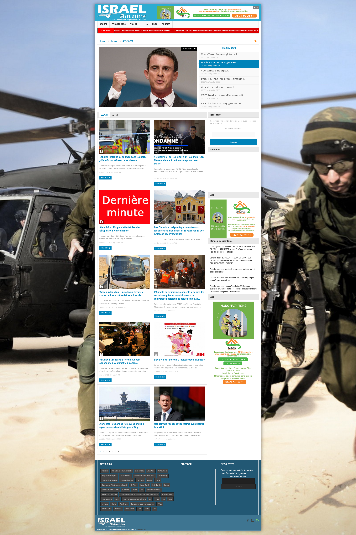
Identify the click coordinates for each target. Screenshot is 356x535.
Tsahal (147, 509)
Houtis (135, 490)
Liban (170, 499)
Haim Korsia (156, 485)
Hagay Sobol (144, 485)
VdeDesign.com (141, 529)
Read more (105, 177)
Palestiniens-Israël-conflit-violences (142, 504)
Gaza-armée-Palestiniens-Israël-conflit (114, 485)
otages (114, 504)
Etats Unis (140, 480)
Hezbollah (125, 490)
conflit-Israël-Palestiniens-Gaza (144, 476)
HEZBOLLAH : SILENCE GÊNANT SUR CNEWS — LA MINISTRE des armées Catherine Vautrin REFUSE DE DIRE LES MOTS (232, 249)
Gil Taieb (133, 485)
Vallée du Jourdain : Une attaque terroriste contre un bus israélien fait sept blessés (121, 293)
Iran (142, 490)
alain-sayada (139, 471)
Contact (166, 24)
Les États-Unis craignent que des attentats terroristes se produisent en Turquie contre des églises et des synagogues (179, 231)
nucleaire (105, 504)
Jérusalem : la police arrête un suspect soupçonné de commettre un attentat (119, 361)
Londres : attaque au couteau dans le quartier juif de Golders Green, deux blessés (123, 158)
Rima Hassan (129, 509)
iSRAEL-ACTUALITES (109, 494)
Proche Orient (106, 509)
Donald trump (162, 476)
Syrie (139, 509)
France (114, 41)
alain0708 (216, 57)
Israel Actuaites (107, 499)
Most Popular (188, 49)
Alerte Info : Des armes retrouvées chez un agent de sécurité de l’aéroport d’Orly (121, 425)
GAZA (158, 480)
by (211, 57)
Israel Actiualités (167, 494)
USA (154, 509)
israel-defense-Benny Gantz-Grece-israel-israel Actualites (139, 494)
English (134, 24)
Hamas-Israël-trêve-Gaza (110, 490)
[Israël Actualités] (121, 13)
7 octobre (105, 471)
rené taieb (118, 509)
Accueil (103, 24)
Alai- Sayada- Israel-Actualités (122, 471)
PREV (160, 504)
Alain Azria (150, 471)
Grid (106, 115)
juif (150, 499)
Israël (117, 499)
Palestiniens (124, 504)
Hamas (166, 485)
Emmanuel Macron (127, 480)
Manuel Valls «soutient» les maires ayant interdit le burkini (179, 425)
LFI (164, 499)
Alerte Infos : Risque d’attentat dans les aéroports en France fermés (119, 229)
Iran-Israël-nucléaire (153, 490)
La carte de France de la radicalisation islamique (179, 359)
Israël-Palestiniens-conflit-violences (134, 499)
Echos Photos (119, 24)
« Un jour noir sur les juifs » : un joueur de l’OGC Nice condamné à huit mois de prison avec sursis (179, 160)
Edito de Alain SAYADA (109, 480)
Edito (155, 24)
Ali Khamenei (162, 471)
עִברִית (145, 24)
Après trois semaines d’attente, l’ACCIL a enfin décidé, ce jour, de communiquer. (224, 30)
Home (102, 41)
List (116, 115)
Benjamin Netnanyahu (109, 476)
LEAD (157, 499)
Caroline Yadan (125, 476)
